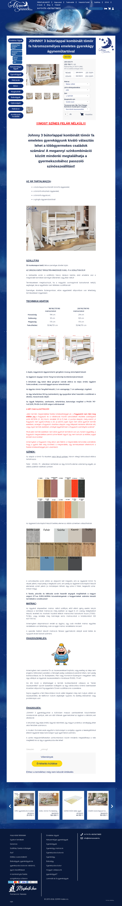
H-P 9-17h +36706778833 (49, 8)
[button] (67, 113)
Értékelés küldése (47, 763)
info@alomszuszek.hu (92, 838)
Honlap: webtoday (110, 900)
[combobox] (77, 84)
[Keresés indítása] (87, 8)
